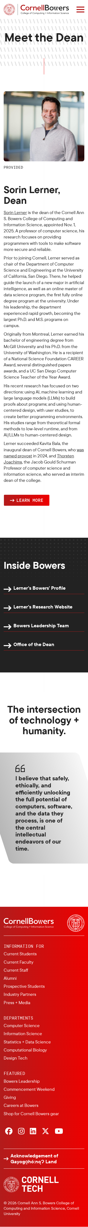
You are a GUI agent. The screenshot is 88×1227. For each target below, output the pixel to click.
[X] (45, 1131)
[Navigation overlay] (80, 9)
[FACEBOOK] (8, 1131)
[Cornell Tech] (31, 1184)
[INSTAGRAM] (21, 1131)
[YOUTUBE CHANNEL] (59, 1131)
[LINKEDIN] (33, 1131)
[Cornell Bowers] (36, 9)
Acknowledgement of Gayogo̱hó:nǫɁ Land (34, 1159)
